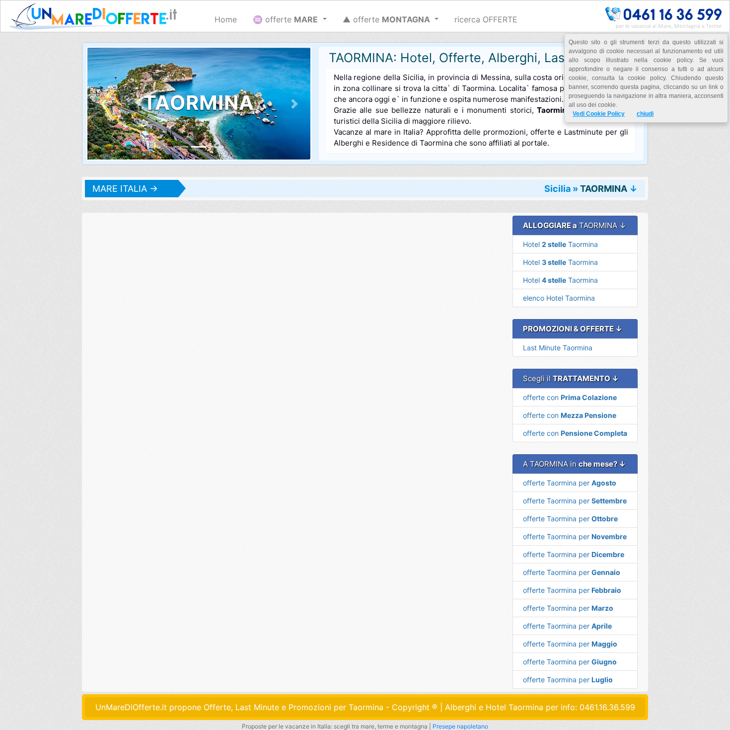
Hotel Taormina (560, 244)
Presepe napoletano (460, 726)
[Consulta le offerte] (92, 16)
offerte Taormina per (569, 483)
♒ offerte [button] (285, 19)
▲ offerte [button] (386, 19)
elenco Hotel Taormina (559, 298)
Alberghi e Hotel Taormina (494, 707)
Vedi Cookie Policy (599, 113)
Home (226, 19)
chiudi (645, 113)
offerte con (570, 397)
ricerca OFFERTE (485, 19)
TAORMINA (603, 188)
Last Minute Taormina (557, 347)
